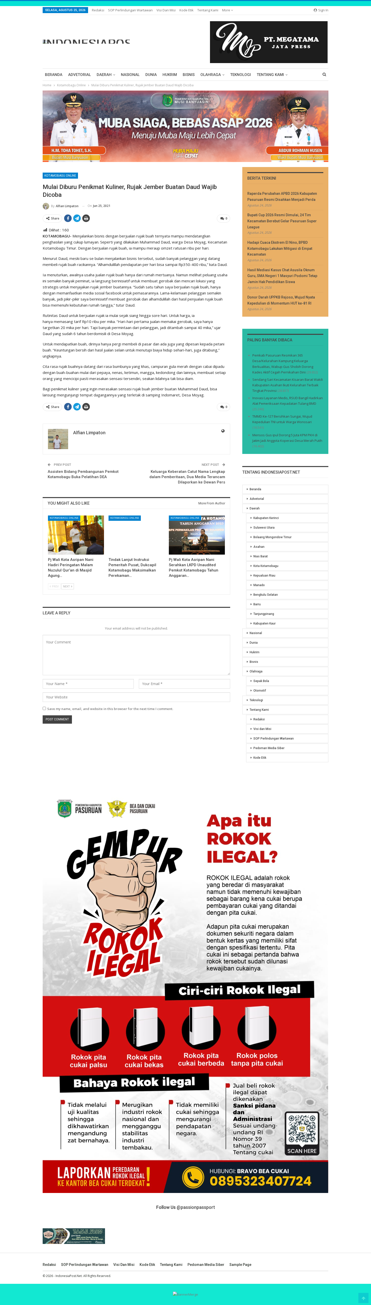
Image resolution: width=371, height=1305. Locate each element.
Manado (259, 585)
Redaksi (98, 10)
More (226, 10)
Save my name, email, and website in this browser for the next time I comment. (110, 708)
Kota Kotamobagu (265, 566)
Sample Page (240, 1265)
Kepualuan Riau (264, 575)
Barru (257, 604)
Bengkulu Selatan (265, 594)
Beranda (53, 74)
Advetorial (79, 74)
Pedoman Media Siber (268, 748)
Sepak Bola (261, 681)
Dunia (151, 74)
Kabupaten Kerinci (266, 518)
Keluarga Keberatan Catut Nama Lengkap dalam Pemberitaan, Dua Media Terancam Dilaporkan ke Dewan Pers (187, 476)
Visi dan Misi (166, 10)
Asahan (258, 547)
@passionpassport (196, 1207)
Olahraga (210, 74)
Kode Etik (186, 10)
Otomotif (259, 690)
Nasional (130, 74)
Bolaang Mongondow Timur (272, 537)
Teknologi (240, 74)
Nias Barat (260, 556)
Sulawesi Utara (264, 527)
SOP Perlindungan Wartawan (130, 10)
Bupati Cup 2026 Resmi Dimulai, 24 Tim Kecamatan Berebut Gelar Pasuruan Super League (282, 221)
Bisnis (189, 74)
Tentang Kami (207, 10)
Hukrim (170, 74)
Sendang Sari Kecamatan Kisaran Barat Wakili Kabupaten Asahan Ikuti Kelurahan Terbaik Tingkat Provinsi (287, 385)
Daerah (104, 74)
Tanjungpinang (263, 614)
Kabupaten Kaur (264, 623)
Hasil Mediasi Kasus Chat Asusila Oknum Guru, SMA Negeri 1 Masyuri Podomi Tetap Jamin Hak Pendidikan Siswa (282, 276)
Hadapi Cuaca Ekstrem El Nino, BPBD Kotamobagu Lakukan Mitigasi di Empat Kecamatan (279, 248)
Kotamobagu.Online (60, 175)
